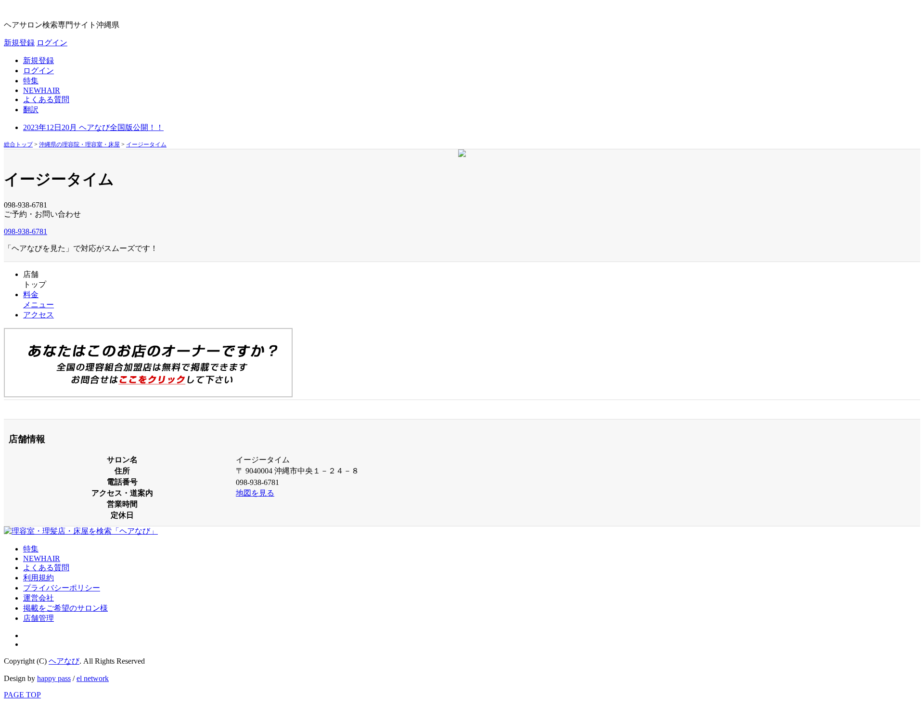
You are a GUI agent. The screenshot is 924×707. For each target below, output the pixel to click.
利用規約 (38, 578)
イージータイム (146, 144)
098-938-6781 (25, 231)
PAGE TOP (22, 695)
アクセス (38, 315)
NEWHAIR (41, 90)
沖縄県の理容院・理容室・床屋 (79, 144)
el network (93, 678)
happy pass (54, 678)
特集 (30, 81)
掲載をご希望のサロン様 (65, 608)
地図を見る (255, 493)
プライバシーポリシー (61, 588)
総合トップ (18, 144)
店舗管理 (38, 618)
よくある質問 (46, 99)
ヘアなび (64, 661)
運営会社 (38, 598)
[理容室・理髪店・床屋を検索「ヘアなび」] (81, 531)
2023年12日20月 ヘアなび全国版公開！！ (93, 127)
